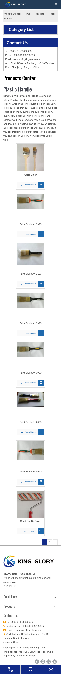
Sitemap (30, 655)
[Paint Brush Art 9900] (30, 349)
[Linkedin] (42, 661)
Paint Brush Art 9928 (30, 323)
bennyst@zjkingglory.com (26, 59)
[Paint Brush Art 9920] (30, 201)
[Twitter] (48, 661)
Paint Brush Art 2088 (30, 422)
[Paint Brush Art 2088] (30, 399)
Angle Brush (30, 174)
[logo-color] (30, 561)
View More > (10, 585)
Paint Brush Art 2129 (30, 273)
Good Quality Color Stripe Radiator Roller (30, 521)
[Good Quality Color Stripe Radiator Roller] (30, 508)
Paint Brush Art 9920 (30, 224)
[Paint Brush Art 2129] (30, 254)
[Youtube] (54, 661)
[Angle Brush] (30, 164)
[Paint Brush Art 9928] (30, 300)
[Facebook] (37, 661)
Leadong (20, 655)
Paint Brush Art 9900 (30, 372)
